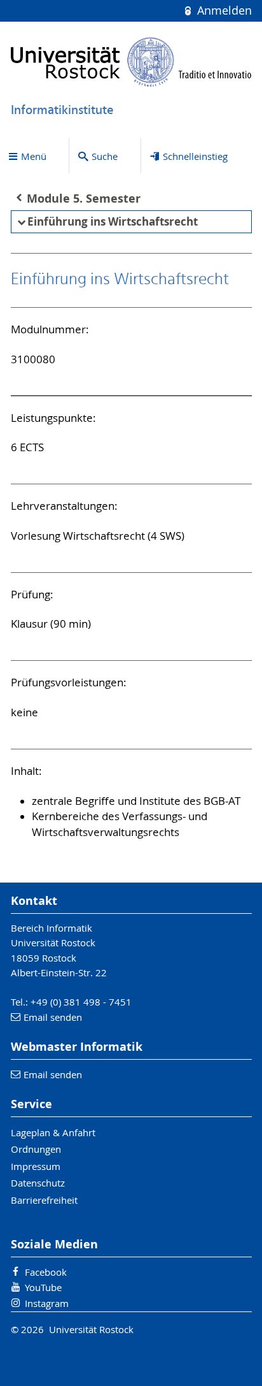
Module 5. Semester (84, 198)
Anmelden (222, 10)
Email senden (53, 1017)
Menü (33, 156)
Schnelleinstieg (195, 156)
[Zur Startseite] (131, 62)
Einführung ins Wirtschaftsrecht (112, 221)
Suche (105, 156)
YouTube (43, 1287)
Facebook (46, 1272)
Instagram (47, 1303)
